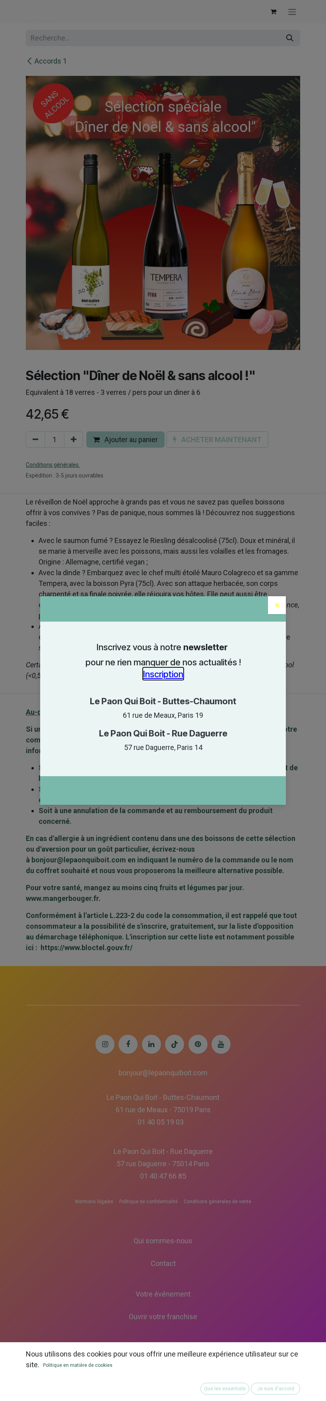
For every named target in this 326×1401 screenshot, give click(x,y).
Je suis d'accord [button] (275, 1388)
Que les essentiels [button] (225, 1388)
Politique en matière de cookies (78, 1365)
